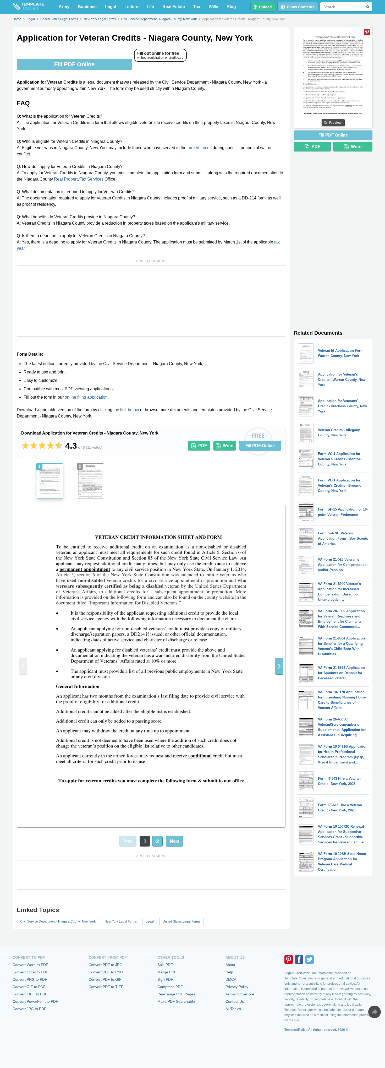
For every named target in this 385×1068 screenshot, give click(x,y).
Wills (213, 6)
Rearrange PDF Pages (176, 994)
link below (129, 410)
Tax (196, 6)
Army (64, 6)
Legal (110, 6)
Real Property (67, 179)
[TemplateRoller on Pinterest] (288, 959)
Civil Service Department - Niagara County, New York (58, 921)
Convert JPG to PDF (29, 1009)
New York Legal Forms (120, 921)
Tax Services (91, 179)
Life (150, 6)
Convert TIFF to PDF (30, 994)
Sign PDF (165, 979)
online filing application (86, 397)
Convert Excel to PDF (30, 972)
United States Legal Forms (181, 921)
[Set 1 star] (25, 446)
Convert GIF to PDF (29, 987)
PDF (202, 445)
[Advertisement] (151, 301)
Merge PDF (167, 972)
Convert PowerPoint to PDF (35, 1001)
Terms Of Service (240, 994)
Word (228, 445)
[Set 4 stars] (50, 446)
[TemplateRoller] (28, 7)
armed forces (200, 147)
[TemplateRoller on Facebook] (299, 959)
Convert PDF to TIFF (106, 987)
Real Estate (173, 6)
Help (229, 972)
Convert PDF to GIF (105, 979)
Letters (131, 6)
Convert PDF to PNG (106, 972)
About (230, 965)
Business (87, 6)
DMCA (231, 979)
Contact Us (235, 1001)
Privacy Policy (237, 987)
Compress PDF (170, 987)
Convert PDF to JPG (105, 965)
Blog (231, 6)
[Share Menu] (374, 1012)
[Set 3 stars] (42, 446)
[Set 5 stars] (59, 446)
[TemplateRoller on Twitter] (309, 959)
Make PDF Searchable (176, 1001)
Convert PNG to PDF (30, 979)
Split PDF (165, 965)
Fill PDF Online (74, 64)
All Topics (233, 1009)
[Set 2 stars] (34, 446)
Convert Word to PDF (30, 965)
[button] (279, 666)
